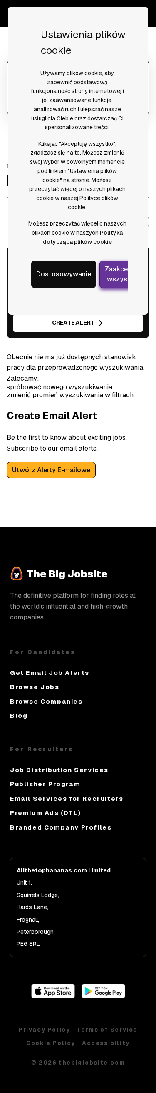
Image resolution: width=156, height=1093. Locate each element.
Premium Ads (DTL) (45, 813)
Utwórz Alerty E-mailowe (51, 470)
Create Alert (73, 322)
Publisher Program (45, 784)
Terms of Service (107, 1029)
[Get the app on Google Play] (103, 996)
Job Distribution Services (59, 770)
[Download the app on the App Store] (53, 996)
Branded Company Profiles (60, 827)
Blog (18, 715)
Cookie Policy (50, 1043)
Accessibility (106, 1043)
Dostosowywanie (63, 274)
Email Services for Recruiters (66, 798)
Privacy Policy (44, 1029)
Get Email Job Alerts (49, 673)
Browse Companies (46, 701)
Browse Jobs (34, 687)
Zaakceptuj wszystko (122, 274)
